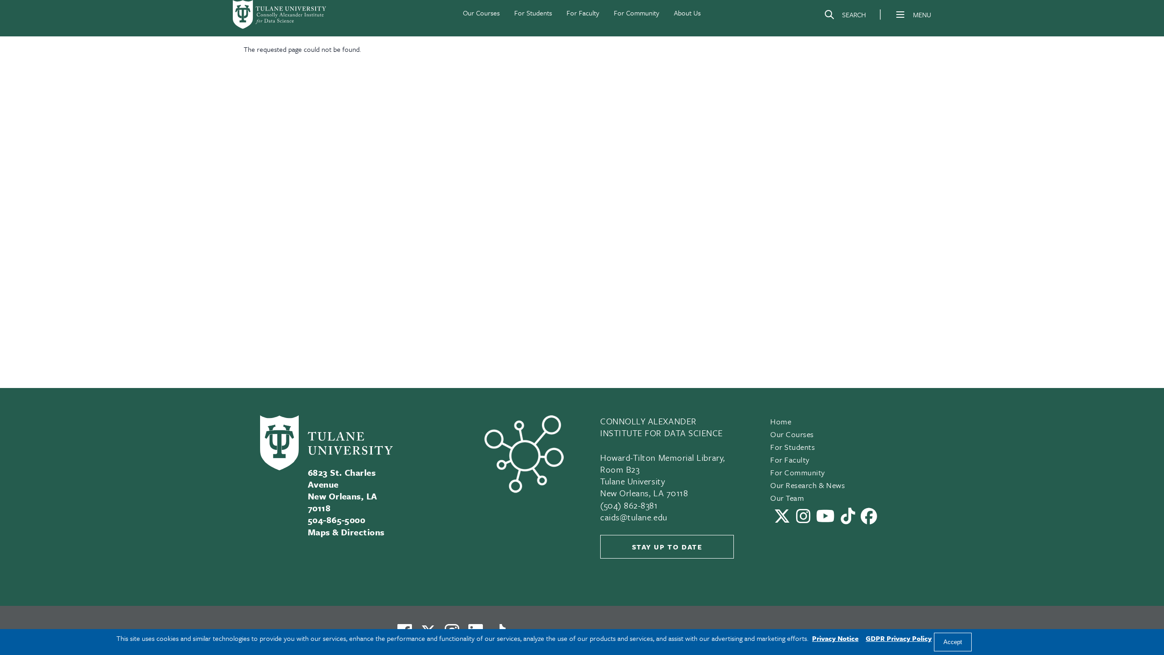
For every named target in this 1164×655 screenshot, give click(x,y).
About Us (687, 13)
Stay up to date (667, 547)
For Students (533, 13)
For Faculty (583, 13)
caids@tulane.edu (633, 517)
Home (780, 421)
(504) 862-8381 (629, 505)
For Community (636, 13)
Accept (952, 642)
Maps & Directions (346, 532)
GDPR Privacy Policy (899, 638)
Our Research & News (807, 485)
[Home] (280, 14)
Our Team (787, 498)
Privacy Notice (835, 638)
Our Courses (481, 13)
